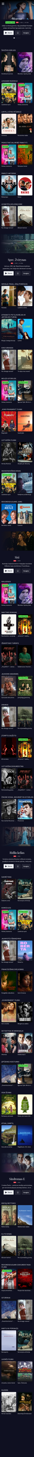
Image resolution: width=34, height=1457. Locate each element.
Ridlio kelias (17, 853)
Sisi (17, 557)
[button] (14, 38)
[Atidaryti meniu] (3, 3)
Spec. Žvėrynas (17, 260)
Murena (17, 19)
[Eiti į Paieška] (31, 4)
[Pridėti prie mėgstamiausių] (17, 33)
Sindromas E (17, 1179)
